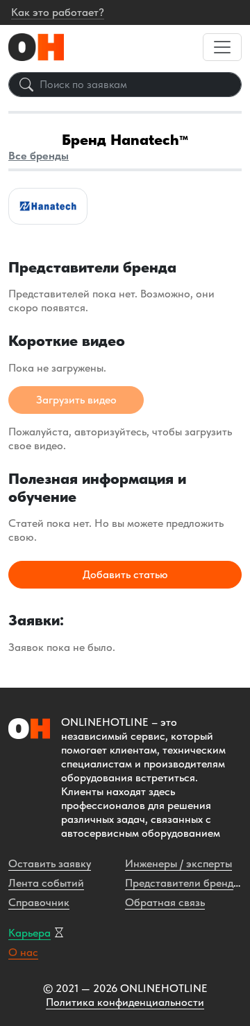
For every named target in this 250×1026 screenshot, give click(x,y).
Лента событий (46, 882)
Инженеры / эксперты (178, 863)
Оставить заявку (49, 863)
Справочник (38, 902)
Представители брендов (185, 882)
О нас (23, 952)
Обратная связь (165, 902)
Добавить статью (125, 574)
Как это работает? (57, 12)
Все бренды (38, 155)
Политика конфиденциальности (125, 1002)
